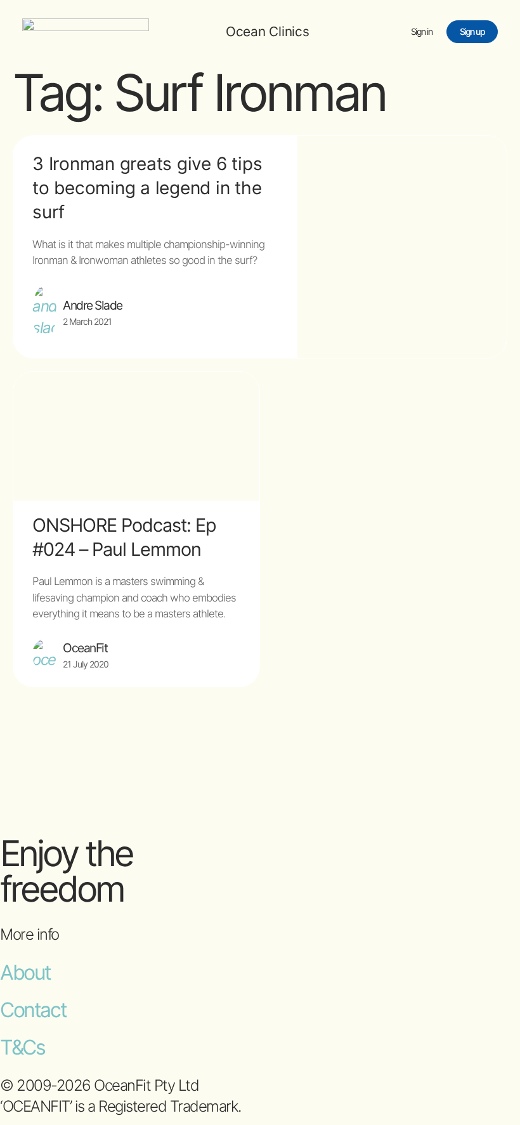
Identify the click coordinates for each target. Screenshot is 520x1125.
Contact (33, 1009)
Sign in (421, 31)
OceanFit (85, 647)
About (25, 972)
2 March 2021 (87, 321)
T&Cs (22, 1047)
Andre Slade (92, 305)
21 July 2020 (85, 664)
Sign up (472, 31)
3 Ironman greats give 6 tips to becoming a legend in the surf (147, 188)
